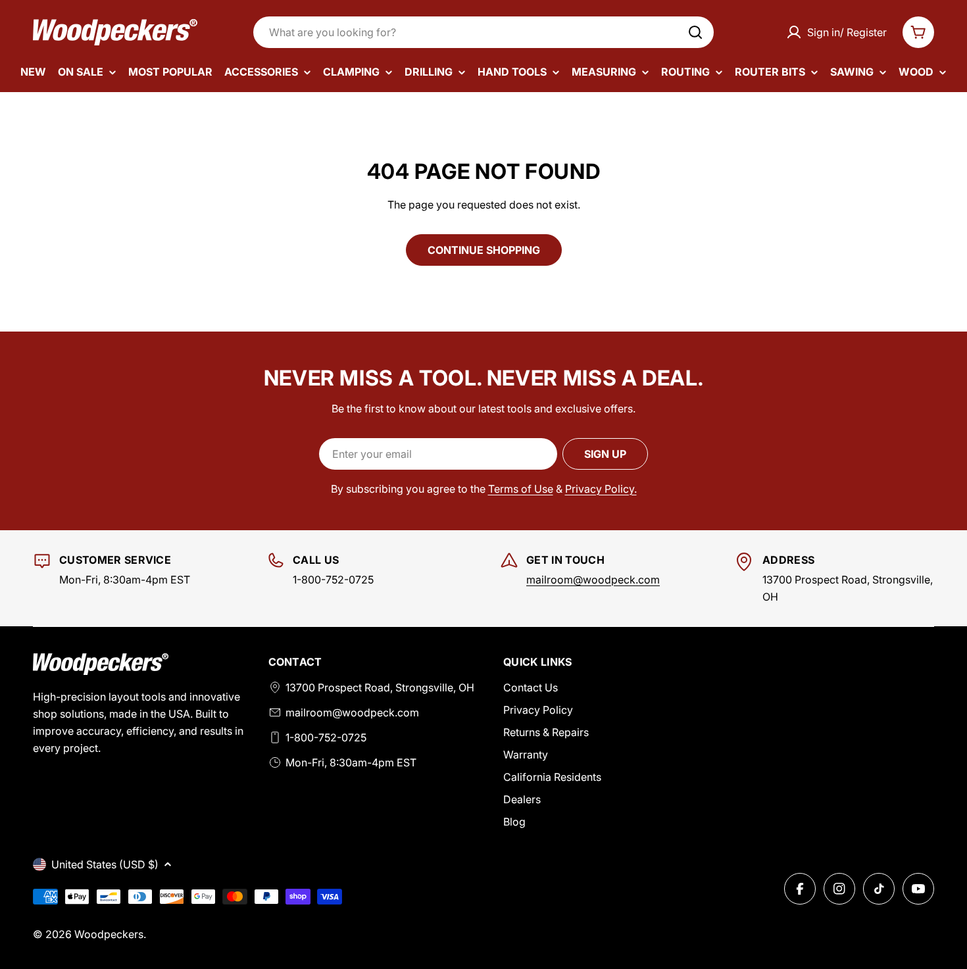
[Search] (695, 32)
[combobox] (483, 32)
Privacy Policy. (601, 488)
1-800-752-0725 (325, 737)
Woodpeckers (108, 934)
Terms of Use (520, 488)
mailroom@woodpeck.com (593, 579)
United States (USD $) (105, 864)
